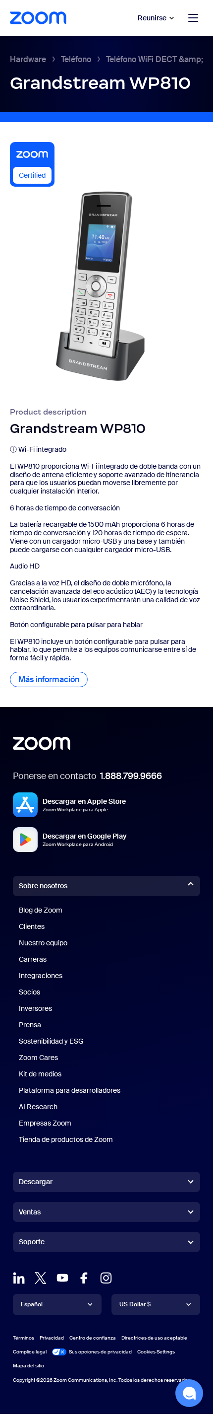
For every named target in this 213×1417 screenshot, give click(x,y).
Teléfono (76, 59)
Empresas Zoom (45, 1123)
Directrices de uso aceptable (154, 1338)
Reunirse (152, 17)
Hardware (28, 59)
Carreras (33, 959)
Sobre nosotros (43, 885)
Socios (29, 992)
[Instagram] (106, 1278)
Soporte (32, 1243)
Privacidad (52, 1338)
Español (32, 1304)
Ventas (30, 1211)
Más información (53, 679)
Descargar (36, 1181)
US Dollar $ (135, 1304)
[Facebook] (84, 1278)
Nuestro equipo (43, 942)
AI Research (38, 1106)
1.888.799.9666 (131, 776)
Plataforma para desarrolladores (69, 1090)
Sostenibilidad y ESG (51, 1041)
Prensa (30, 1024)
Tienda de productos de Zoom (66, 1139)
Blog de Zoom (40, 910)
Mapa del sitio (28, 1365)
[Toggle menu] (193, 18)
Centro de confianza (92, 1338)
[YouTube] (62, 1278)
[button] (189, 1393)
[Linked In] (19, 1278)
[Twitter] (41, 1278)
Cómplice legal (30, 1351)
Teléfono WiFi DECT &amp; (154, 59)
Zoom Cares (38, 1057)
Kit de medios (40, 1073)
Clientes (32, 926)
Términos (23, 1338)
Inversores (35, 1008)
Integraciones (40, 975)
